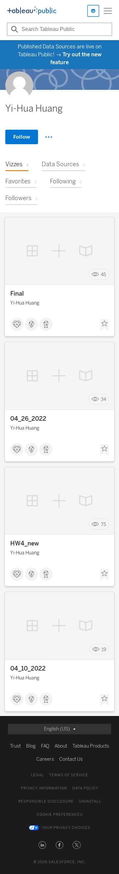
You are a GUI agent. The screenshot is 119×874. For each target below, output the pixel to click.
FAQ (45, 746)
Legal (37, 775)
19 (103, 649)
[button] (42, 845)
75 (103, 524)
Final (17, 293)
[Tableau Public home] (31, 11)
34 (103, 399)
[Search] (13, 29)
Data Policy (85, 788)
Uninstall (90, 801)
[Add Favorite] (104, 325)
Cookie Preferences (60, 814)
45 (103, 274)
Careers (45, 759)
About (61, 746)
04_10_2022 (28, 668)
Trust (15, 746)
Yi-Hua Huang (24, 303)
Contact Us (71, 759)
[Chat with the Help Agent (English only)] (93, 11)
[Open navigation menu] (108, 11)
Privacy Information (44, 788)
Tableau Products (90, 746)
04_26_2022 (28, 418)
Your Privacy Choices (66, 828)
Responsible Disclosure (46, 801)
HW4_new (24, 543)
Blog (31, 746)
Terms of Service (68, 775)
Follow (21, 136)
